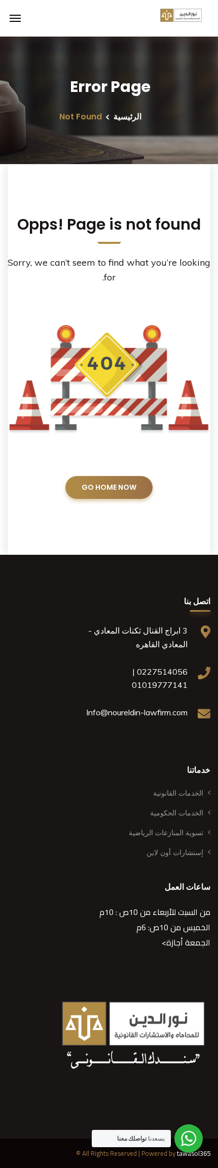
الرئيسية (127, 116)
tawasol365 (193, 1153)
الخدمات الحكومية (176, 812)
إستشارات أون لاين (175, 852)
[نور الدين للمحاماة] (181, 18)
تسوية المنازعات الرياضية (166, 832)
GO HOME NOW (109, 487)
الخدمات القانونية (178, 793)
